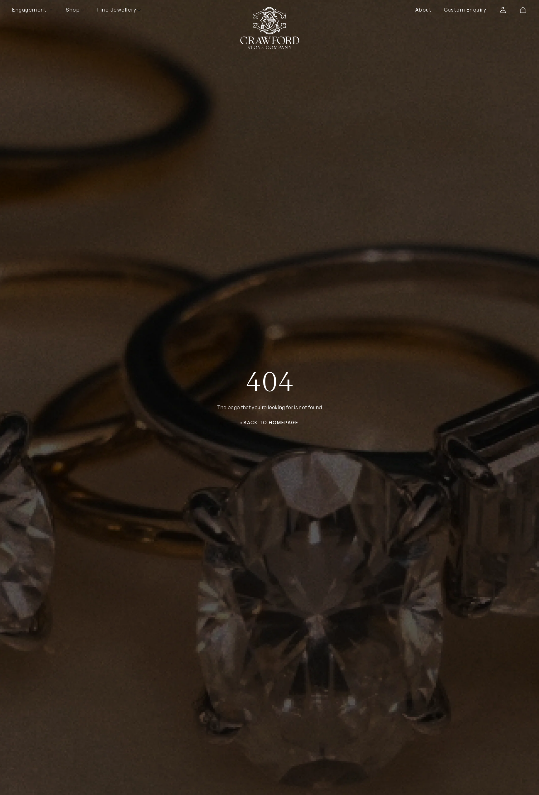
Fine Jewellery (116, 10)
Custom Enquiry (465, 10)
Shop (73, 10)
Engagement (29, 10)
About (423, 10)
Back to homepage (271, 422)
